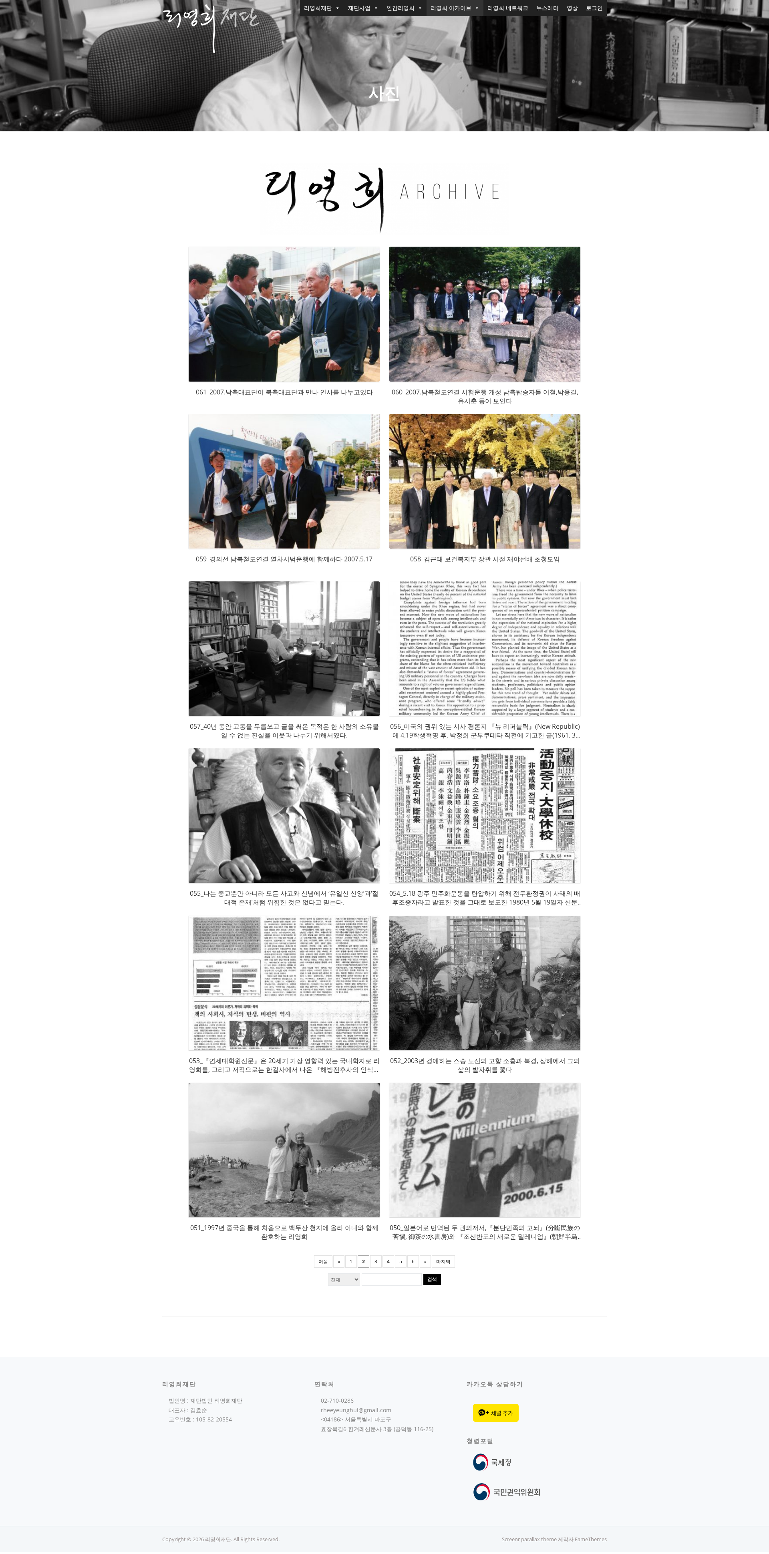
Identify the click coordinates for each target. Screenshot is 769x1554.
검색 (432, 1279)
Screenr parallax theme (529, 1539)
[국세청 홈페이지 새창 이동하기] (494, 1462)
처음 (323, 1261)
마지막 (443, 1261)
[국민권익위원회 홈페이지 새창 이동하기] (507, 1491)
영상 (572, 8)
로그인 (594, 8)
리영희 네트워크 (507, 8)
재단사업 (359, 8)
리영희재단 (318, 8)
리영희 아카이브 (451, 8)
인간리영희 (401, 8)
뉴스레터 (547, 8)
